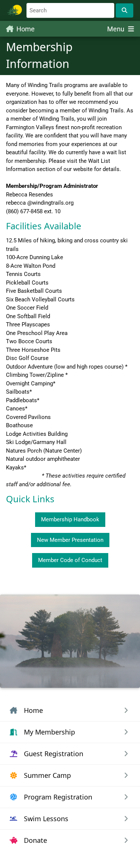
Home (25, 29)
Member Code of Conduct (70, 560)
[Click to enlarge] (70, 641)
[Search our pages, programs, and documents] (124, 10)
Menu (116, 29)
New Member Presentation (70, 540)
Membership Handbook (70, 519)
